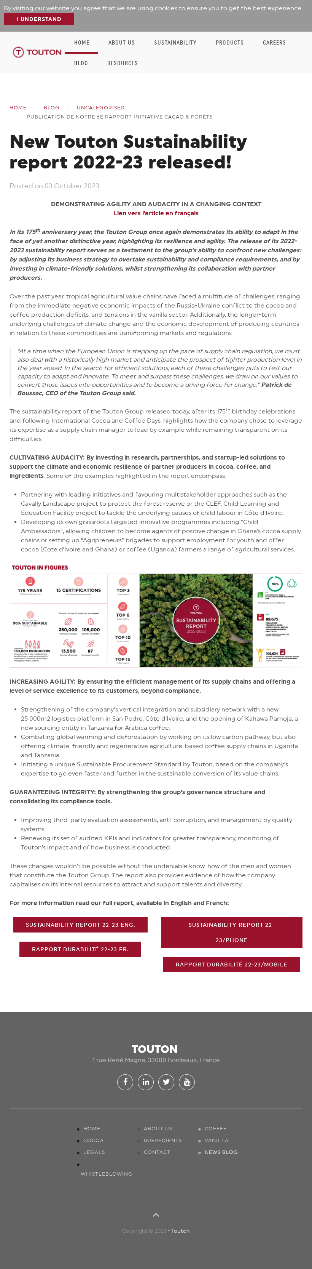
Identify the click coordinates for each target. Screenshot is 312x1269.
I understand (39, 19)
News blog (221, 1152)
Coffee (216, 1128)
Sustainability (175, 42)
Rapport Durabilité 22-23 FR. (80, 949)
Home (81, 42)
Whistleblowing (107, 1174)
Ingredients (163, 1140)
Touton (180, 1231)
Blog (81, 63)
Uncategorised (101, 108)
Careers (274, 42)
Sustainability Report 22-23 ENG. (80, 925)
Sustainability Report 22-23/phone (232, 932)
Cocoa (93, 1140)
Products (230, 42)
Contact (157, 1152)
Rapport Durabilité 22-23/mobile (231, 964)
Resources (122, 63)
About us (121, 42)
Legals (94, 1152)
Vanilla (217, 1140)
